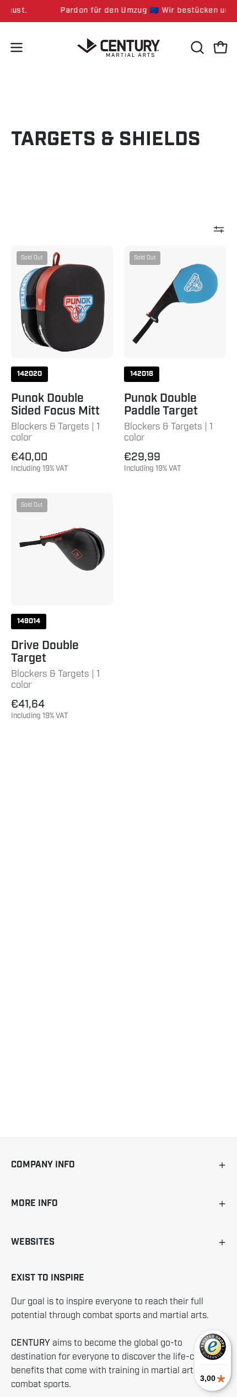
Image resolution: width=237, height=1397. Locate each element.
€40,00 (39, 462)
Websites (33, 1242)
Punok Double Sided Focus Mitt (55, 405)
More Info (34, 1203)
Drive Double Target (45, 652)
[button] (196, 47)
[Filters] (218, 229)
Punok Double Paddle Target (161, 405)
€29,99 (152, 462)
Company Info (43, 1165)
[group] (118, 11)
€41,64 (39, 709)
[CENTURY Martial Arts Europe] (118, 47)
